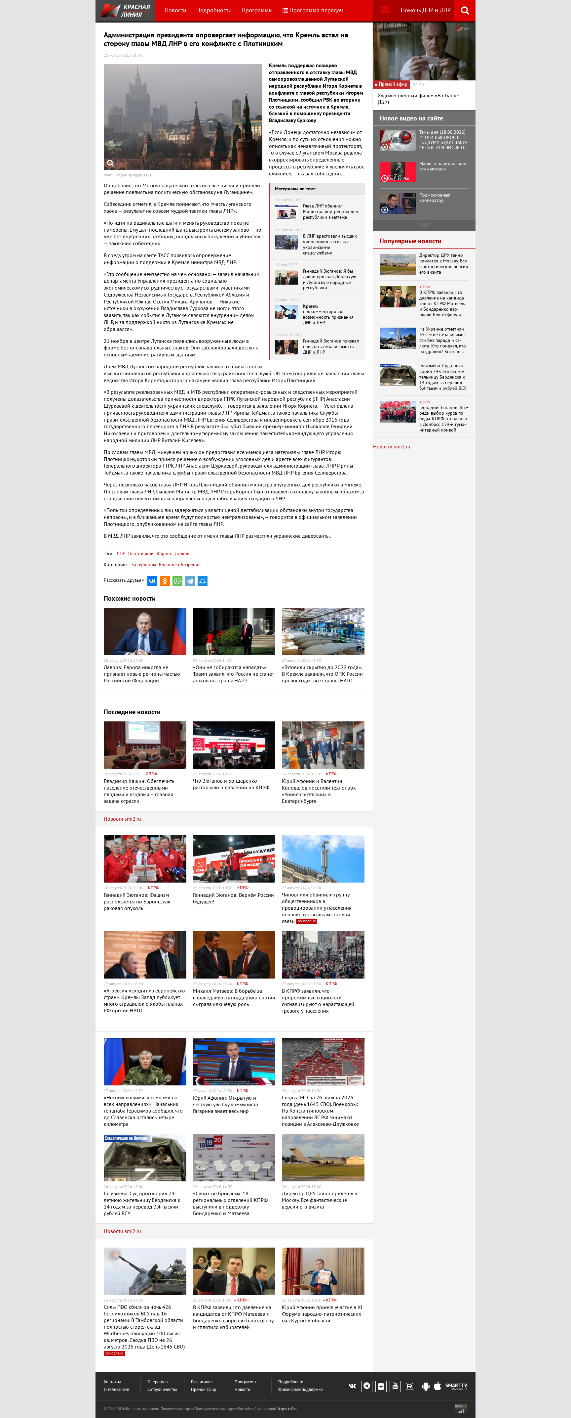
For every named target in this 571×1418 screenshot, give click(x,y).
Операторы (158, 1382)
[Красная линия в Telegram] (366, 1386)
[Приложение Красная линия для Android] (426, 1387)
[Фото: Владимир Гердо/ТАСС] (183, 117)
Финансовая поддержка (300, 1390)
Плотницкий (140, 553)
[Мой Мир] (203, 581)
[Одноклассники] (165, 581)
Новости (175, 10)
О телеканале (116, 1390)
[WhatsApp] (177, 581)
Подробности (214, 10)
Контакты (112, 1382)
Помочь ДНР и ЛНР (426, 10)
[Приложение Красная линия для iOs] (437, 1387)
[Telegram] (190, 581)
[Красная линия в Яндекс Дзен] (381, 1386)
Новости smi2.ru (122, 819)
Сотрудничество (162, 1390)
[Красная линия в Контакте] (352, 1386)
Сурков (181, 553)
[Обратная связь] (385, 11)
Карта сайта (287, 1409)
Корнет (163, 553)
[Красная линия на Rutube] (409, 1386)
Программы (257, 10)
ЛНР (121, 553)
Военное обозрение (180, 565)
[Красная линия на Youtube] (395, 1386)
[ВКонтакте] (152, 581)
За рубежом (143, 565)
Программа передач (316, 10)
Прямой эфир (203, 1390)
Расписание (202, 1382)
